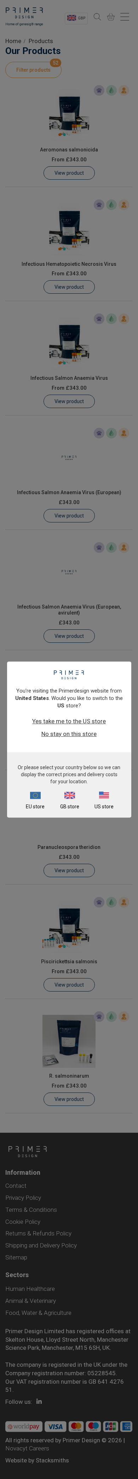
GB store (69, 806)
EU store (35, 806)
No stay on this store (69, 733)
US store (104, 806)
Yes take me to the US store (69, 721)
